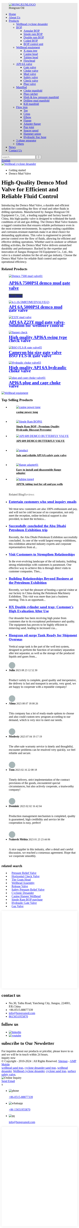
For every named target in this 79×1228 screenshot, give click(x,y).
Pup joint (29, 127)
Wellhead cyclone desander (32, 24)
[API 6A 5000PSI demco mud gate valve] (29, 302)
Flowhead (29, 60)
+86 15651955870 (19, 1109)
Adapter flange (32, 123)
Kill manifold (31, 103)
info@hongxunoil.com (22, 1013)
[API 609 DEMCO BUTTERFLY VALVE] (42, 436)
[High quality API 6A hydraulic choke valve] (25, 362)
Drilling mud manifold (36, 100)
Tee (26, 110)
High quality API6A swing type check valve (38, 339)
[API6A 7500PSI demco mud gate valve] (26, 276)
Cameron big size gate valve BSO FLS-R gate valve (35, 354)
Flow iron (22, 107)
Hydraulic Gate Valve (24, 902)
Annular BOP (32, 30)
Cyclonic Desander (23, 892)
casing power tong (27, 412)
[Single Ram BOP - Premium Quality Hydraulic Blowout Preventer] (29, 421)
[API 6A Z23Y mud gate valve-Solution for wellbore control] (20, 317)
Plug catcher (31, 93)
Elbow (27, 117)
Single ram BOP (33, 34)
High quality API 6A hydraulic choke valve (38, 369)
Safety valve (31, 77)
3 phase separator (26, 140)
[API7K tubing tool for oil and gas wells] (25, 479)
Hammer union (32, 133)
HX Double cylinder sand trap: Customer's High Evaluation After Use (41, 609)
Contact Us (15, 150)
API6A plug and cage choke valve (35, 384)
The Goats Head (21, 879)
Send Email (8, 1081)
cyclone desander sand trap (40, 1067)
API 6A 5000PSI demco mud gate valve (35, 309)
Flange (27, 120)
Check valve (31, 80)
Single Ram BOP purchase (27, 899)
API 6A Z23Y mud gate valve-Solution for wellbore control (37, 324)
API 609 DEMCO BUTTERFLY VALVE (40, 440)
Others (20, 143)
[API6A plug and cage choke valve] (27, 377)
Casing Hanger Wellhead (26, 896)
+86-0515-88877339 (21, 1097)
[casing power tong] (28, 407)
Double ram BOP (34, 37)
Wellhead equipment (28, 47)
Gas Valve (18, 906)
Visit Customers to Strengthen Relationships (42, 554)
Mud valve (30, 74)
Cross (27, 113)
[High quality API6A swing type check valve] (18, 332)
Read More (15, 295)
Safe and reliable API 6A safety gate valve (41, 455)
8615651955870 (18, 1016)
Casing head (31, 54)
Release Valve (20, 886)
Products (14, 20)
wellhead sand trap (12, 1067)
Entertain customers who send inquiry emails (42, 502)
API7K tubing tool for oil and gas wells (39, 484)
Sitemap (63, 1061)
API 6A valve (24, 64)
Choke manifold (33, 90)
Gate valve (30, 67)
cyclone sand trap (56, 1071)
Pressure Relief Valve (24, 873)
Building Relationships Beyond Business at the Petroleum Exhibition (41, 581)
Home (12, 14)
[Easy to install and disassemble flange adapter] (27, 464)
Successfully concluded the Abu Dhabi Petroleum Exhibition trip (37, 528)
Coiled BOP (31, 40)
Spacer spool (31, 130)
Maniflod (21, 87)
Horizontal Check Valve (26, 876)
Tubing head (31, 57)
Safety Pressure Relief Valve (28, 889)
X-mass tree (30, 50)
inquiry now (8, 1057)
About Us (14, 17)
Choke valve (31, 70)
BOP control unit (33, 44)
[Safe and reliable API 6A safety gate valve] (22, 450)
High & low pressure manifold (41, 97)
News (12, 147)
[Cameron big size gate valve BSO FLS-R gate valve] (25, 347)
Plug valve (30, 84)
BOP (19, 27)
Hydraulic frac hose (35, 137)
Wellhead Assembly (23, 882)
